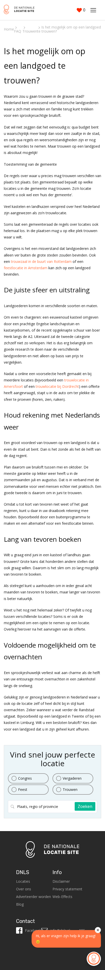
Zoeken (85, 806)
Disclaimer (61, 881)
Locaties (23, 881)
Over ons (23, 889)
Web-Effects (62, 896)
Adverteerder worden (33, 896)
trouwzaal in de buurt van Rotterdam (41, 261)
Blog (20, 904)
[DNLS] (19, 10)
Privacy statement (67, 889)
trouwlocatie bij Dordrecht (57, 386)
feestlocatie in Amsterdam (25, 267)
